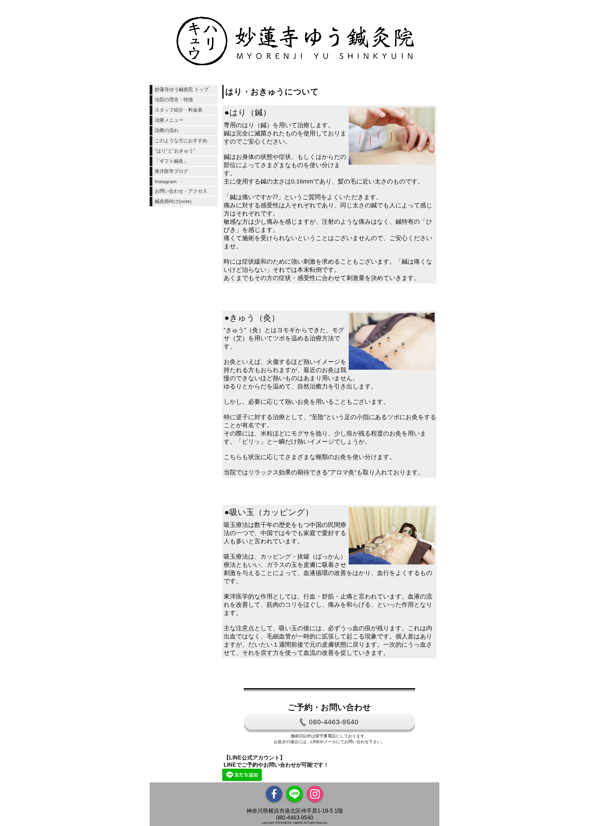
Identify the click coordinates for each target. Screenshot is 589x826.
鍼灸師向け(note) (173, 201)
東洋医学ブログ (171, 171)
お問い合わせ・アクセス (181, 191)
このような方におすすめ (181, 140)
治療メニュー (169, 120)
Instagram (166, 181)
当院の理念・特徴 (174, 99)
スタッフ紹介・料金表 (178, 110)
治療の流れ (167, 130)
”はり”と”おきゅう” (175, 150)
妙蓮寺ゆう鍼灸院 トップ (182, 89)
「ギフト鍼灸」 (171, 161)
